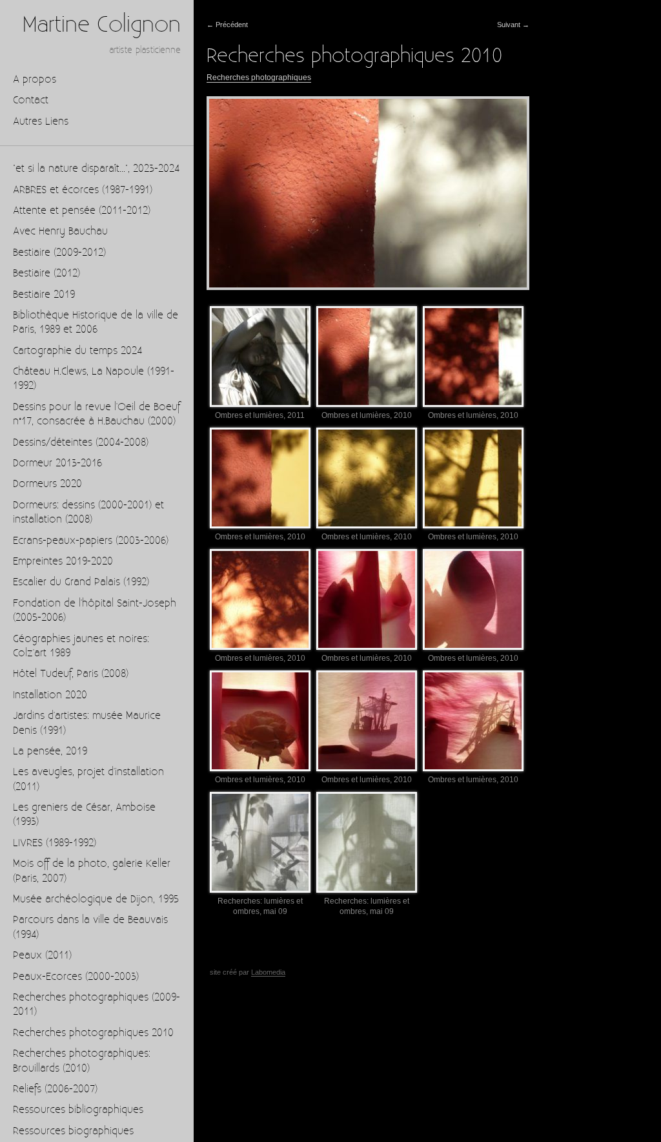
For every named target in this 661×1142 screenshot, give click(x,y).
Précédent (227, 24)
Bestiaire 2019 (44, 295)
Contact (30, 100)
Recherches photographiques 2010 (93, 1033)
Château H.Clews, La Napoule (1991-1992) (93, 379)
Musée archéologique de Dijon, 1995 (96, 899)
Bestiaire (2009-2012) (59, 253)
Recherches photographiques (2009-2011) (96, 1004)
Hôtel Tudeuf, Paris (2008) (70, 674)
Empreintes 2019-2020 (63, 561)
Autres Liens (40, 122)
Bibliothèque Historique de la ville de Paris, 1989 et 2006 (95, 322)
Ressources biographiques (73, 1131)
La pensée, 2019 (50, 751)
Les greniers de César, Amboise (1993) (84, 815)
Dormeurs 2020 (47, 484)
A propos (34, 80)
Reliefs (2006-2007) (55, 1089)
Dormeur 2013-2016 (57, 463)
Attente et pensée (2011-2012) (81, 211)
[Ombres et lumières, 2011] (260, 356)
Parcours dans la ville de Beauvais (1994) (90, 927)
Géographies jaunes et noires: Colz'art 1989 (81, 646)
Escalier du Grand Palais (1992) (81, 582)
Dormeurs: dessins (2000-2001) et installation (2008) (88, 512)
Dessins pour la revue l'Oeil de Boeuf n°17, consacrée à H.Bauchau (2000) (96, 414)
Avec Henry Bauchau (60, 231)
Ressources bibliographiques (78, 1110)
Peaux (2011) (42, 956)
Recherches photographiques (259, 77)
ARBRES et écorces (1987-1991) (82, 190)
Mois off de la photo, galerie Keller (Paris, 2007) (91, 871)
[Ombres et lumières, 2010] (366, 356)
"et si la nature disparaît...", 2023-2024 (96, 169)
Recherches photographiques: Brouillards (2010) (81, 1061)
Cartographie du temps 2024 (77, 351)
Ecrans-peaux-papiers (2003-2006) (90, 541)
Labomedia (268, 972)
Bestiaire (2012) (46, 273)
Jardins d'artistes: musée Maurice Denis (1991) (87, 723)
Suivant (513, 24)
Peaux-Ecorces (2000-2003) (76, 977)
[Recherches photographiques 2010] (368, 193)
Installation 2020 (50, 695)
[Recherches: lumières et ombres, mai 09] (260, 841)
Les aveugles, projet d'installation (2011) (88, 779)
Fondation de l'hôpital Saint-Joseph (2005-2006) (94, 610)
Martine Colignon (102, 25)
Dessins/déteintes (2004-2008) (80, 443)
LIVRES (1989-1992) (54, 843)
